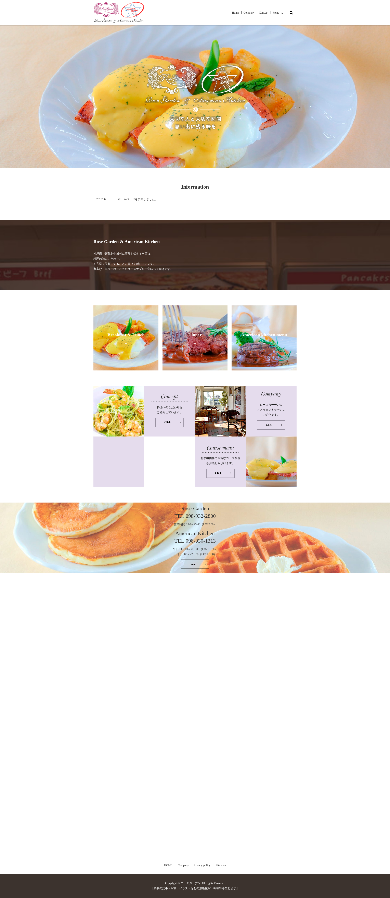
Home (235, 12)
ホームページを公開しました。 (138, 199)
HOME (168, 865)
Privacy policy (202, 865)
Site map (221, 865)
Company (249, 12)
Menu (276, 12)
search (291, 13)
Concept (263, 12)
